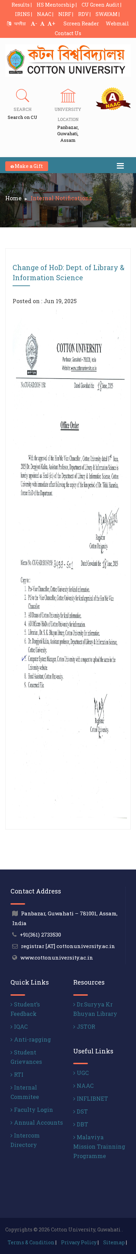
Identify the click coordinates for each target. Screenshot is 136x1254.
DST (81, 1111)
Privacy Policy (79, 1242)
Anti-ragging (32, 1039)
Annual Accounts (38, 1122)
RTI (18, 1074)
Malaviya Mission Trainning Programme (99, 1146)
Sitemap (114, 1242)
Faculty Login (33, 1109)
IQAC (20, 1026)
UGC (82, 1072)
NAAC (84, 1085)
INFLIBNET (91, 1098)
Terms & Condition (31, 1242)
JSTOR (85, 1026)
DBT (81, 1124)
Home (13, 198)
